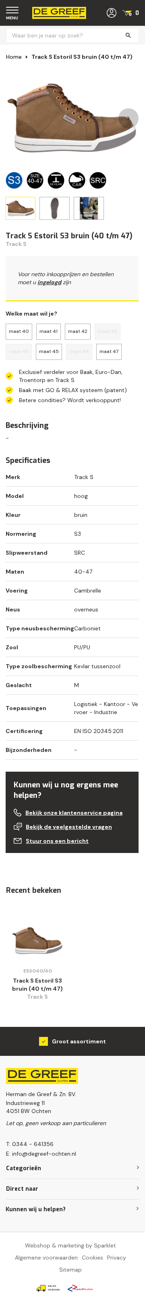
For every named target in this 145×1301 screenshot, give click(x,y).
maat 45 (49, 351)
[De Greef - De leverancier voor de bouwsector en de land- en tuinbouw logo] (59, 12)
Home (14, 56)
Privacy (116, 1257)
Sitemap (70, 1269)
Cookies (92, 1257)
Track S (16, 244)
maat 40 (19, 331)
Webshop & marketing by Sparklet (70, 1245)
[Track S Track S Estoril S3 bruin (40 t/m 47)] (37, 941)
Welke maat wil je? (31, 313)
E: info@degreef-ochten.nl (41, 1153)
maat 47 (108, 351)
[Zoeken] (128, 35)
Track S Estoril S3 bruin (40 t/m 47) (82, 56)
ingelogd (49, 282)
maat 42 (77, 331)
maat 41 (48, 331)
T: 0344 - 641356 (30, 1144)
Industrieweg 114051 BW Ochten (28, 1107)
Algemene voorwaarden (46, 1257)
